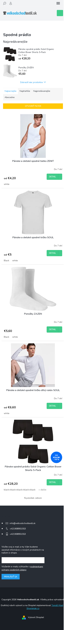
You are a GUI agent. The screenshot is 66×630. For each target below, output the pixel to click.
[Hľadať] (5, 3)
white (6, 184)
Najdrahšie (25, 91)
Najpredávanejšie (41, 91)
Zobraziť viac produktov (31, 82)
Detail (52, 176)
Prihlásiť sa (10, 576)
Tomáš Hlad (57, 605)
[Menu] (58, 3)
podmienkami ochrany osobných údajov (22, 568)
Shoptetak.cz (33, 608)
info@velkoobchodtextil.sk (22, 523)
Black (6, 260)
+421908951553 (18, 528)
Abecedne (10, 97)
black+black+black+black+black (19, 489)
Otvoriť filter (33, 106)
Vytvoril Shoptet (36, 617)
